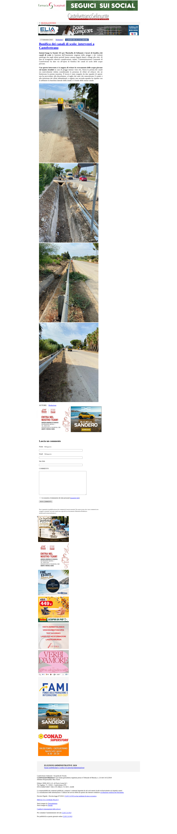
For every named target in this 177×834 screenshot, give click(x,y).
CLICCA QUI (66, 813)
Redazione (59, 40)
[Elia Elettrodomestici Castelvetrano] (88, 35)
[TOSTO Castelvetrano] (53, 541)
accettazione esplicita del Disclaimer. (112, 792)
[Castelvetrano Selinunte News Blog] (88, 19)
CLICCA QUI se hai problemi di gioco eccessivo (80, 796)
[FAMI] (53, 702)
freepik (50, 805)
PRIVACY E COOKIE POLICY (48, 800)
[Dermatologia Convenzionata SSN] (53, 648)
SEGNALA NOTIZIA (48, 23)
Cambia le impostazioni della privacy (49, 809)
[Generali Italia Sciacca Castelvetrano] (54, 431)
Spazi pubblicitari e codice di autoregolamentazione (64, 768)
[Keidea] (53, 622)
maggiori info (74, 498)
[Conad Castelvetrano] (53, 755)
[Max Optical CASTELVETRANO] (53, 595)
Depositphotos (52, 803)
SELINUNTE (45, 25)
